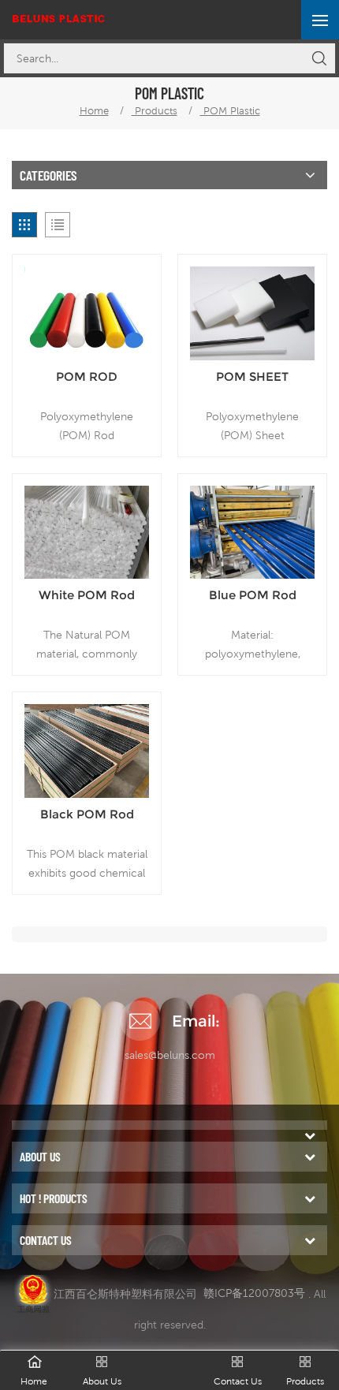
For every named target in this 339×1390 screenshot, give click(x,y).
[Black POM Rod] (86, 751)
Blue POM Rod (252, 594)
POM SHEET (252, 376)
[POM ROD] (86, 313)
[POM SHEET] (252, 313)
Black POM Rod (87, 814)
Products (154, 111)
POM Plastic (230, 111)
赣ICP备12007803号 (254, 1293)
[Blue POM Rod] (252, 532)
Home (94, 111)
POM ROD (86, 376)
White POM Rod (87, 594)
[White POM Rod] (86, 532)
